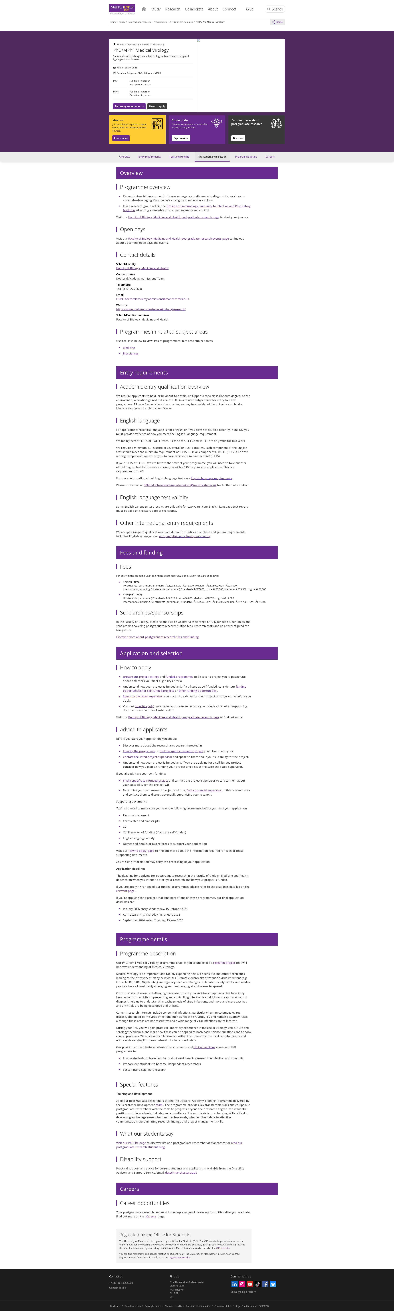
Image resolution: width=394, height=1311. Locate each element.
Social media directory (243, 1291)
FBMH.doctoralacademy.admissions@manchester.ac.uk (152, 299)
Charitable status (223, 1306)
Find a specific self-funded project (145, 780)
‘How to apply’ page (141, 851)
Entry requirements (149, 156)
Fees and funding (179, 156)
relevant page (125, 891)
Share (279, 21)
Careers (270, 156)
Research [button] (172, 9)
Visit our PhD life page (131, 1143)
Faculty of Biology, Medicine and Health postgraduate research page (173, 217)
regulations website (179, 1257)
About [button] (213, 9)
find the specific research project (181, 751)
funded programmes (179, 677)
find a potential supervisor (204, 790)
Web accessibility (173, 1306)
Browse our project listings (141, 677)
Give (249, 9)
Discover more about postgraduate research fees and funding (157, 637)
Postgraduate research (139, 21)
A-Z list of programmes (181, 21)
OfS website (222, 1247)
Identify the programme (139, 751)
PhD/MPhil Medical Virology (210, 21)
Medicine (129, 348)
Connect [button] (229, 9)
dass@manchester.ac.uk (181, 1172)
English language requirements (211, 478)
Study (122, 21)
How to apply (157, 106)
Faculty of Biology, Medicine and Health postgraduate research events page (178, 238)
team (159, 1105)
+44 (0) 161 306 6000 (121, 1283)
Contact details (117, 1287)
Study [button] (156, 9)
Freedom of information (198, 1306)
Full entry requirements (129, 106)
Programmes (160, 21)
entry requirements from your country (184, 536)
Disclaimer (115, 1306)
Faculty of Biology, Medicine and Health (142, 268)
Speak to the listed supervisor (143, 696)
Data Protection (133, 1306)
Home (144, 9)
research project (224, 963)
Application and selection (212, 156)
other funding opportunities (197, 691)
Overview (124, 156)
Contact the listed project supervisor (147, 757)
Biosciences (130, 353)
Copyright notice (153, 1306)
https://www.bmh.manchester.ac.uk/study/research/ (151, 309)
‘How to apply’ (144, 706)
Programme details (246, 156)
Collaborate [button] (194, 9)
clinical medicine (204, 1047)
